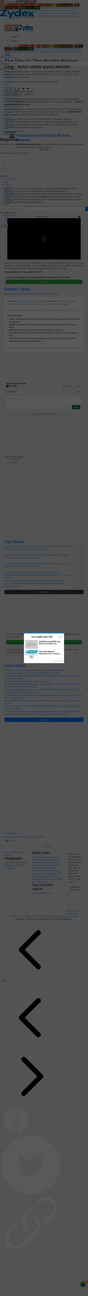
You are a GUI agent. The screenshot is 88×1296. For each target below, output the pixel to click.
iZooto (61, 661)
